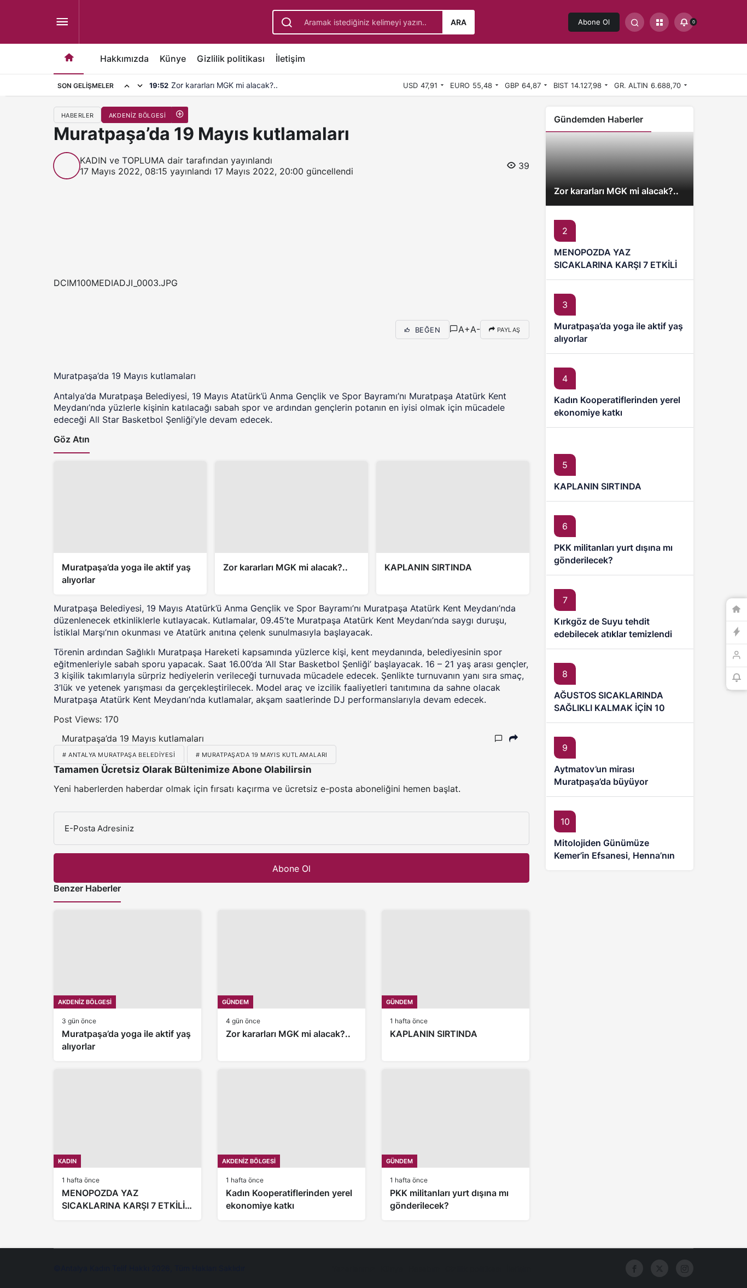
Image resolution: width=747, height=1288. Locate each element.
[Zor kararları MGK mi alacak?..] (291, 528)
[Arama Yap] (634, 22)
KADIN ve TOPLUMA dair (131, 160)
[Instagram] (684, 1268)
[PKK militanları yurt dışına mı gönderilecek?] (455, 1144)
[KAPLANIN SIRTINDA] (452, 528)
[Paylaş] (513, 739)
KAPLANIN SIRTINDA (597, 486)
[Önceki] (126, 85)
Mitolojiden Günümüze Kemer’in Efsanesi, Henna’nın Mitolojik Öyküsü (614, 855)
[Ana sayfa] (69, 59)
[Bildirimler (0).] (736, 678)
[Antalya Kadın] (171, 23)
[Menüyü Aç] (62, 22)
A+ (464, 329)
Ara (458, 22)
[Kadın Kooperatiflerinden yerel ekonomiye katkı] (291, 1144)
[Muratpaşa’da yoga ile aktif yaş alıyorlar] (130, 528)
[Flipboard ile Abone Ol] (136, 329)
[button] (659, 22)
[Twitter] (659, 1268)
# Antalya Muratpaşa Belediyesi (119, 755)
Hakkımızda (124, 58)
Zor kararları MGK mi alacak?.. (616, 190)
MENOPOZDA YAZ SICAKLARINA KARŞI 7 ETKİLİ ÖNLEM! (615, 265)
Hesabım (424, 1268)
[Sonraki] (140, 85)
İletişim (290, 58)
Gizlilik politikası (231, 58)
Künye (173, 58)
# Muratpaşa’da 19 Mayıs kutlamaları (262, 755)
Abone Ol (594, 22)
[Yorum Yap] (454, 329)
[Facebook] (634, 1268)
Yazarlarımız (353, 1268)
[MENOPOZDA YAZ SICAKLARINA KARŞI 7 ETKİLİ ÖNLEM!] (127, 1144)
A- (475, 329)
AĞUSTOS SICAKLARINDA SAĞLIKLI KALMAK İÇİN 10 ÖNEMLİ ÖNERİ (609, 708)
